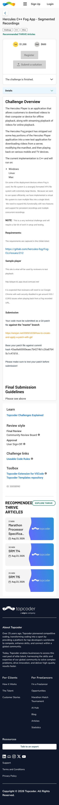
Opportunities (38, 690)
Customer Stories (11, 697)
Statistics (36, 727)
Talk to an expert (29, 746)
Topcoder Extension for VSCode (25, 473)
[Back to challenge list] (5, 13)
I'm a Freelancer (39, 684)
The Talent (7, 690)
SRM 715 (14, 577)
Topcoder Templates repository (25, 477)
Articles (35, 720)
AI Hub (35, 707)
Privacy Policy (9, 775)
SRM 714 (14, 551)
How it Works (9, 684)
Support (6, 762)
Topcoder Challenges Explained (25, 415)
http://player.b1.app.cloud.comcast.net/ (22, 282)
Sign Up (35, 4)
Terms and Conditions (13, 769)
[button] (25, 4)
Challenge (7, 30)
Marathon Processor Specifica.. (16, 529)
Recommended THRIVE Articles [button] (19, 34)
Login (50, 4)
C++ (16, 30)
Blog (33, 714)
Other (24, 30)
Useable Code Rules (18, 459)
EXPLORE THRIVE (44, 503)
